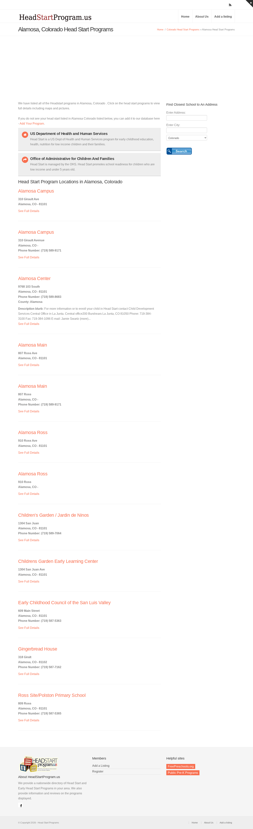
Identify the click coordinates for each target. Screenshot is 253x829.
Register (97, 771)
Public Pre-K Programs (183, 772)
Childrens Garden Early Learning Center (58, 561)
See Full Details (28, 211)
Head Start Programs (61, 17)
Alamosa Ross (32, 432)
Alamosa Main (32, 345)
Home (185, 16)
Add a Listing (100, 765)
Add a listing (223, 16)
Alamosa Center (34, 278)
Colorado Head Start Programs (183, 29)
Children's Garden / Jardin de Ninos (53, 515)
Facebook (20, 805)
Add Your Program (32, 123)
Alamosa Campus (36, 190)
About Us (202, 16)
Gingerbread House (37, 648)
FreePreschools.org (181, 766)
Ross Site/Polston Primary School (52, 695)
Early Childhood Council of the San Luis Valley (64, 602)
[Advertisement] (126, 64)
